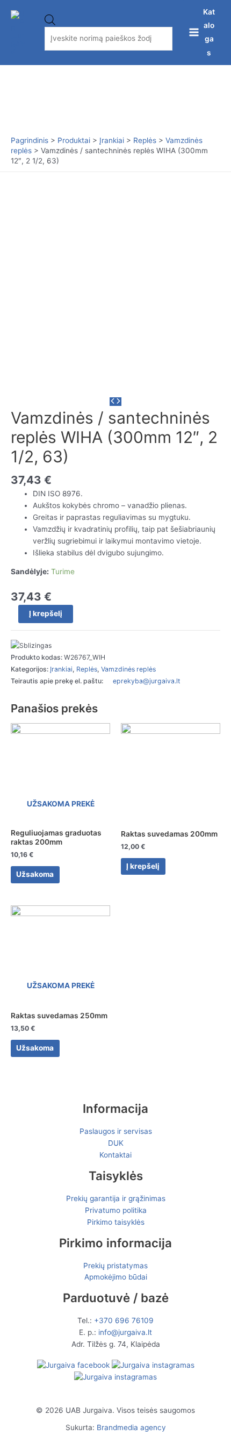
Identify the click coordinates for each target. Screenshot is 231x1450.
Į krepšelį (45, 613)
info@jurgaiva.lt (125, 1332)
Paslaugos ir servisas (116, 1131)
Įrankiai (61, 669)
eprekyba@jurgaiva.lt (146, 681)
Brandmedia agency (131, 1427)
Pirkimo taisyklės (116, 1222)
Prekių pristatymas (115, 1265)
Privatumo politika (116, 1210)
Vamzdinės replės (128, 669)
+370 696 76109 (124, 1320)
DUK (116, 1143)
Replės (86, 669)
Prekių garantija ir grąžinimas (115, 1198)
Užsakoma (35, 874)
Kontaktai (115, 1155)
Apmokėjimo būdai (115, 1277)
